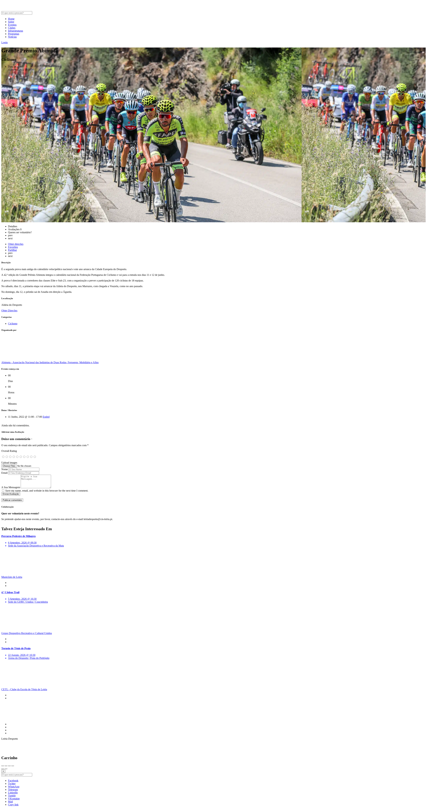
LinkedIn (13, 792)
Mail (10, 801)
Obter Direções (9, 310)
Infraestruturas (15, 30)
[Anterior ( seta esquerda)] (2, 768)
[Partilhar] (6, 765)
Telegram (13, 789)
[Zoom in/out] (12, 765)
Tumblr (12, 795)
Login (4, 42)
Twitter (12, 783)
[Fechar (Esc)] (2, 765)
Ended (46, 416)
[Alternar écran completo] (9, 765)
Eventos (12, 24)
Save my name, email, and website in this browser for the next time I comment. (46, 490)
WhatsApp (13, 786)
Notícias (12, 36)
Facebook (13, 780)
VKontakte (14, 798)
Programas (13, 33)
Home (11, 18)
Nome (4, 469)
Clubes (11, 27)
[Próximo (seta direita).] (6, 768)
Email (4, 472)
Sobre (11, 21)
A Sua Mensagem (10, 487)
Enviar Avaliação (11, 494)
